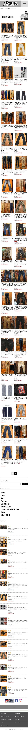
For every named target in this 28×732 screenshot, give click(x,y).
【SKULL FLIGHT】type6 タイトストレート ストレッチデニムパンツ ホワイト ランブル (20, 58)
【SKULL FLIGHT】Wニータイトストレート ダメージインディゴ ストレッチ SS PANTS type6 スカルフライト (7, 285)
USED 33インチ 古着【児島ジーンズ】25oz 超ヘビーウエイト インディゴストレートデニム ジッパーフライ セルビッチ (7, 462)
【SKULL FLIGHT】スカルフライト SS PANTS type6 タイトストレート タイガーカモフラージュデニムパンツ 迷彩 (20, 216)
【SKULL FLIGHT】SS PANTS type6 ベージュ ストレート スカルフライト (21, 193)
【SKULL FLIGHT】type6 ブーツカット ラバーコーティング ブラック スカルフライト (20, 36)
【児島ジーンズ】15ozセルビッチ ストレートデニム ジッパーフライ (7, 440)
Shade (3, 512)
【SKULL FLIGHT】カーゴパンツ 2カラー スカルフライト (7, 126)
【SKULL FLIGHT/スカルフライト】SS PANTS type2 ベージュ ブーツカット (7, 331)
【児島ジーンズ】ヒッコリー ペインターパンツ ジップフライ (20, 419)
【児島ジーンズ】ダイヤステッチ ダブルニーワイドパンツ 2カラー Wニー (20, 440)
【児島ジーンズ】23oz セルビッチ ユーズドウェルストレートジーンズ (7, 193)
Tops (2, 498)
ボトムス (13, 8)
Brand (3, 492)
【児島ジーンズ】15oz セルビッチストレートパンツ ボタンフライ (7, 419)
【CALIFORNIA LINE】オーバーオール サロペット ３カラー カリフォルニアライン (7, 215)
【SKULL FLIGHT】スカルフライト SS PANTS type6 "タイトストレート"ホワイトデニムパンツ (20, 376)
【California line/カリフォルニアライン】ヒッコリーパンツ (7, 261)
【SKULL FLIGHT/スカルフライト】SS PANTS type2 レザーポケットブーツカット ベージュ (7, 376)
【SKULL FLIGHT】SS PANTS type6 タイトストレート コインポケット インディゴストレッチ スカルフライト (7, 58)
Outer (3, 495)
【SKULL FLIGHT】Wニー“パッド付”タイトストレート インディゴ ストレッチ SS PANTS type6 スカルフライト (20, 262)
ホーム (1, 8)
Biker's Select (7, 8)
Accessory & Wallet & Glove (10, 509)
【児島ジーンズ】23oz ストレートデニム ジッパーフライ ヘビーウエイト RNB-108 (20, 103)
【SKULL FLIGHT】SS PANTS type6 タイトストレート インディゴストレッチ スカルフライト (7, 81)
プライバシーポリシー (5, 725)
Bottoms (4, 501)
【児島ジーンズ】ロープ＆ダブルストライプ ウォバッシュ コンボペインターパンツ (20, 461)
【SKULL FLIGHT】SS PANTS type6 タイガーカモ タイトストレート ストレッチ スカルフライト (7, 148)
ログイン (2, 722)
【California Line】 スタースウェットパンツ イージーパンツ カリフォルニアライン (7, 36)
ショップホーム (3, 713)
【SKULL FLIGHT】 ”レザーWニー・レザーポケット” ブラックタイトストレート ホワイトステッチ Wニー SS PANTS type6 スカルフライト (7, 308)
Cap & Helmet (5, 504)
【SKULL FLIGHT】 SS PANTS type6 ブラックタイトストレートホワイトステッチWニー (20, 307)
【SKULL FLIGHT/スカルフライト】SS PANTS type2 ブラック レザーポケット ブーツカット (7, 353)
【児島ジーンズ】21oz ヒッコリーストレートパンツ (7, 398)
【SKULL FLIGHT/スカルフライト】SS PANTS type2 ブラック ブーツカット (20, 331)
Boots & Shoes (6, 506)
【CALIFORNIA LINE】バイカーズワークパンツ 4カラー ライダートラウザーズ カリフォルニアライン (7, 104)
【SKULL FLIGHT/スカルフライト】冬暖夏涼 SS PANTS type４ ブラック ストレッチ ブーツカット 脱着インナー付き (20, 238)
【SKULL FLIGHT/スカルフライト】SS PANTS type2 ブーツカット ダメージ (7, 238)
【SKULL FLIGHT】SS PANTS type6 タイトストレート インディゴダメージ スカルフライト (20, 285)
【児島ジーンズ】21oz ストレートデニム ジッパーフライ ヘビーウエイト (20, 398)
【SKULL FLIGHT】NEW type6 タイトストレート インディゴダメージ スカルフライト (20, 126)
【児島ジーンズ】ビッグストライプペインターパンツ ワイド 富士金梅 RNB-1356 (21, 81)
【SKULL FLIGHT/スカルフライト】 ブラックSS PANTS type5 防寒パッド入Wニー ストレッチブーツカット (20, 353)
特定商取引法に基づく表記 (6, 719)
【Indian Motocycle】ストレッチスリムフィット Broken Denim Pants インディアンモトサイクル (7, 171)
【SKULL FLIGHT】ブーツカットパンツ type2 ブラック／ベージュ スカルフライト (20, 171)
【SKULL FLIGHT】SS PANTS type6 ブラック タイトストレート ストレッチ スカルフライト (20, 148)
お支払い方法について (5, 716)
